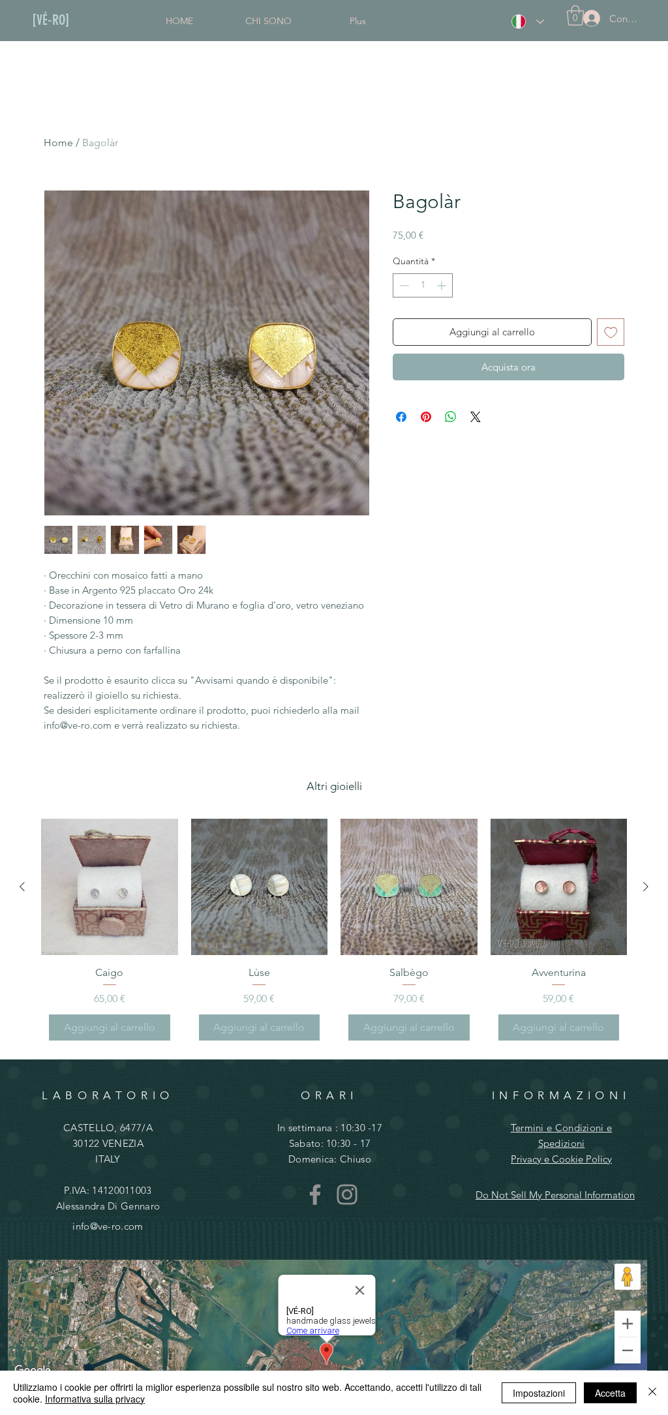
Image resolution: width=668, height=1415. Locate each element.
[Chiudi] (652, 1393)
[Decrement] (403, 285)
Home (58, 142)
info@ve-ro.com (107, 1226)
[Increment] (442, 285)
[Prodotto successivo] (646, 886)
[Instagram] (347, 1194)
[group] (334, 933)
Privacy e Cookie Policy (561, 1159)
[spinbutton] (422, 285)
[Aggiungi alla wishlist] (611, 332)
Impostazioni (539, 1392)
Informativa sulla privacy (95, 1398)
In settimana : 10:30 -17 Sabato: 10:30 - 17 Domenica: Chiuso (329, 1143)
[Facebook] (315, 1194)
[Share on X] (475, 417)
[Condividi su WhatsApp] (451, 417)
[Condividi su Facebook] (401, 417)
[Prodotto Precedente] (22, 886)
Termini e (533, 1127)
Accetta (610, 1392)
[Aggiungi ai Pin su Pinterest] (426, 417)
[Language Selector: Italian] (528, 21)
